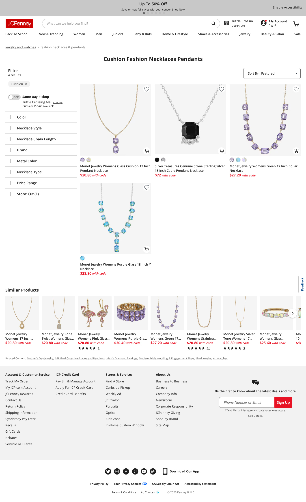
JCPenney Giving (168, 412)
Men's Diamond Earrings (121, 358)
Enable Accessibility (287, 7)
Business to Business (171, 381)
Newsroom (164, 400)
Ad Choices (148, 492)
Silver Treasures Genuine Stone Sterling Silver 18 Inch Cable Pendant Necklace (190, 168)
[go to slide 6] (164, 13)
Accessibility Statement (200, 484)
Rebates (11, 437)
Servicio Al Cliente (18, 444)
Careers (162, 387)
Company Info (166, 394)
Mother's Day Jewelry (40, 358)
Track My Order (17, 381)
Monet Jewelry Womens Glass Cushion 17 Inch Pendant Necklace (115, 168)
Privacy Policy (99, 484)
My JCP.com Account (20, 387)
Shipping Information (21, 412)
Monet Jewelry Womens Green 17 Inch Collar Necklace (263, 168)
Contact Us (13, 400)
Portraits (112, 406)
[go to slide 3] (152, 13)
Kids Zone (113, 419)
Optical (111, 412)
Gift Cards (12, 431)
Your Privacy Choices (127, 484)
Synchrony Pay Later (20, 419)
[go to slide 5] (160, 13)
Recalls (10, 425)
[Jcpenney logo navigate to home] (19, 23)
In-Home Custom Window (125, 425)
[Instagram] (117, 471)
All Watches (220, 358)
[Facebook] (126, 471)
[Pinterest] (135, 471)
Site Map (162, 425)
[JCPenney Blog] (153, 471)
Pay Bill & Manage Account (75, 381)
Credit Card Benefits (71, 394)
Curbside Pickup (118, 387)
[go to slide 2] (148, 13)
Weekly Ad (113, 394)
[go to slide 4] (156, 13)
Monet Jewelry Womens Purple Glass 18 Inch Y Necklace (115, 266)
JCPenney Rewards (19, 394)
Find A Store (115, 381)
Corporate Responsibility (174, 406)
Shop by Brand (167, 419)
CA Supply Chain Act (165, 484)
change (57, 102)
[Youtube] (144, 471)
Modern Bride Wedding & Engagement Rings (166, 358)
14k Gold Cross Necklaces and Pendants (80, 358)
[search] (215, 23)
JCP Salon (113, 400)
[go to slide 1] (144, 13)
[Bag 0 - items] (296, 23)
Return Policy (15, 406)
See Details (255, 416)
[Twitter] (108, 471)
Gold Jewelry (203, 358)
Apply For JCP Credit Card (74, 387)
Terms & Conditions (124, 492)
